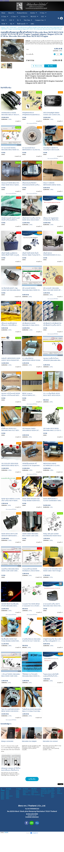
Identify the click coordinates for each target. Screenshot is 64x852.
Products (3, 27)
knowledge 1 (6, 724)
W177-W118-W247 (12, 27)
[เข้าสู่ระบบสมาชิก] (61, 18)
